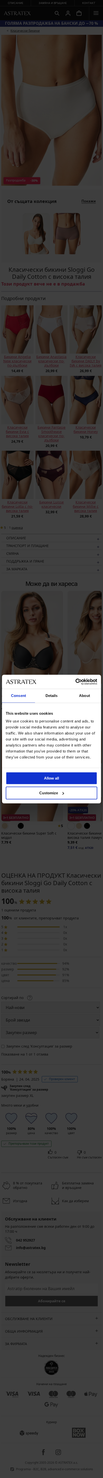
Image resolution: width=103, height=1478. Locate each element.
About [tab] (84, 695)
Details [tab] (52, 695)
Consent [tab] (18, 695)
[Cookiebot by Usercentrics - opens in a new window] (75, 681)
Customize (48, 793)
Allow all (51, 778)
